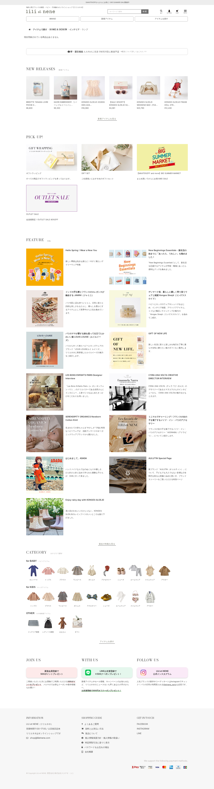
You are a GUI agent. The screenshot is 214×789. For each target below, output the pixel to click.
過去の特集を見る (107, 544)
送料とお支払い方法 (94, 728)
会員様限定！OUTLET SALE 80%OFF (42, 219)
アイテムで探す (40, 29)
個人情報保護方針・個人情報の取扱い (102, 738)
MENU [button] (185, 13)
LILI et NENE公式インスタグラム (162, 672)
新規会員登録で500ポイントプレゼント (51, 672)
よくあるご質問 (91, 724)
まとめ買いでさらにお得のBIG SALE (152, 179)
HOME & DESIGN (58, 29)
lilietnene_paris (169, 684)
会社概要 (89, 751)
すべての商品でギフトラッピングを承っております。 (49, 179)
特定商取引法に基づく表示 (97, 742)
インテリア (74, 29)
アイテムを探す (161, 19)
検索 (145, 11)
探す (161, 13)
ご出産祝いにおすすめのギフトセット (98, 179)
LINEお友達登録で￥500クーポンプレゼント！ (108, 672)
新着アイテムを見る (107, 119)
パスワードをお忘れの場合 (97, 747)
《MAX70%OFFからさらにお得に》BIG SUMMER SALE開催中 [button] (107, 2)
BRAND (52, 19)
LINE (139, 733)
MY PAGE (169, 13)
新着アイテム (107, 19)
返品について (91, 733)
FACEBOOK (142, 724)
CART (177, 13)
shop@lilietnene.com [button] (40, 738)
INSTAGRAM (143, 728)
